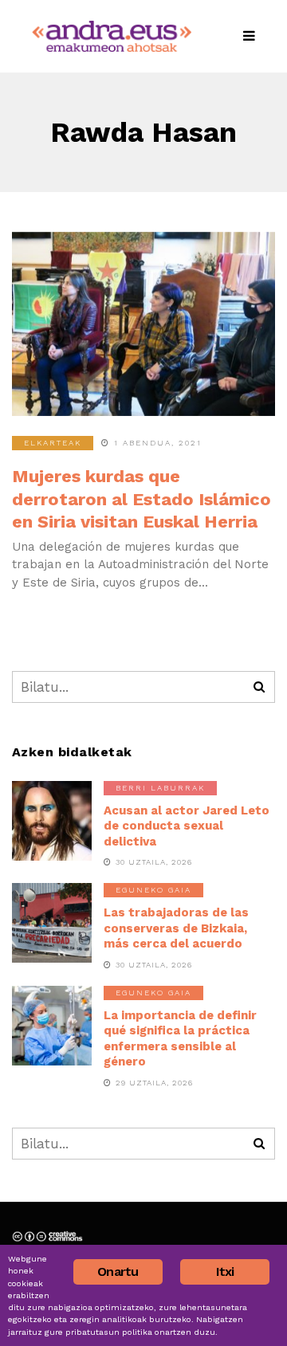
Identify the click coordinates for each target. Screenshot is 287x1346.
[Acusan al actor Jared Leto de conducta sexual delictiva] (52, 821)
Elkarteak (52, 442)
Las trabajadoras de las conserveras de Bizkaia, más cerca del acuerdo (176, 928)
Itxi (225, 1271)
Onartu (117, 1271)
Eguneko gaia (153, 889)
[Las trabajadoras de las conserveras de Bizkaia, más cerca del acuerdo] (52, 923)
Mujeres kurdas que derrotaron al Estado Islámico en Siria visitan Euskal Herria (141, 499)
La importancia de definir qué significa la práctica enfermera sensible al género (180, 1038)
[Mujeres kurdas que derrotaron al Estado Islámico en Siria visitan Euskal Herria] (143, 324)
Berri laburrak (160, 787)
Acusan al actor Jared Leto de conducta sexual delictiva (186, 826)
